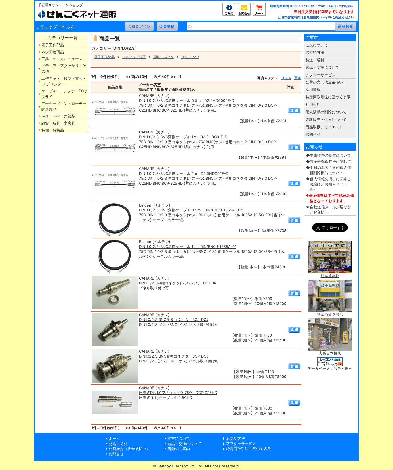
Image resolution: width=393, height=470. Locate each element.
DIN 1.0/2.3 (190, 57)
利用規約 (313, 104)
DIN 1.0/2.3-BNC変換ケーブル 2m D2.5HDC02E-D (183, 173)
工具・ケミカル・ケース (62, 58)
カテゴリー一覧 (62, 37)
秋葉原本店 (330, 275)
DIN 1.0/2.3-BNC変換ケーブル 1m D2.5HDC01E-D (183, 137)
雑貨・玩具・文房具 (58, 123)
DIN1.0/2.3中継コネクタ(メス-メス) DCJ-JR (177, 283)
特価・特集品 (52, 130)
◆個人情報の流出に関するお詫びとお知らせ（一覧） (328, 184)
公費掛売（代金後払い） (326, 82)
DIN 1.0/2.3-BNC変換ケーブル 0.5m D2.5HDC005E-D (186, 100)
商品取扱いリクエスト (324, 127)
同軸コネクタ (163, 57)
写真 (297, 78)
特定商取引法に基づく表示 (328, 97)
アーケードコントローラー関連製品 (63, 106)
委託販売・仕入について (326, 119)
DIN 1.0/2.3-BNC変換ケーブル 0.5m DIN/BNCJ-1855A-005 (191, 210)
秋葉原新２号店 (330, 314)
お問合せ (244, 13)
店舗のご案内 (178, 448)
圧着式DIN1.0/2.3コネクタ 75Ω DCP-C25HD (178, 392)
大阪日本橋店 (330, 353)
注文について (317, 45)
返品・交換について (322, 67)
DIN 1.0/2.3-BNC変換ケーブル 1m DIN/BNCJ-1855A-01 (187, 246)
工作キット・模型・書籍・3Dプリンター (63, 81)
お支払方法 (315, 52)
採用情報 (313, 89)
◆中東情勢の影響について (328, 155)
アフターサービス (320, 74)
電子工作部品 (52, 45)
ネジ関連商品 (52, 51)
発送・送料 (315, 60)
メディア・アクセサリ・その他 (63, 68)
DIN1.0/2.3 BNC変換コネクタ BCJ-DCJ (173, 319)
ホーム (114, 438)
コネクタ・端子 (134, 57)
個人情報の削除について (326, 112)
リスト (286, 78)
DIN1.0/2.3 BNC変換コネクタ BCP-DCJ (173, 356)
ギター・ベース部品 (58, 116)
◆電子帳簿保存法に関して (328, 161)
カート (259, 13)
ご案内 (229, 13)
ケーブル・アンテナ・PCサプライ (64, 94)
